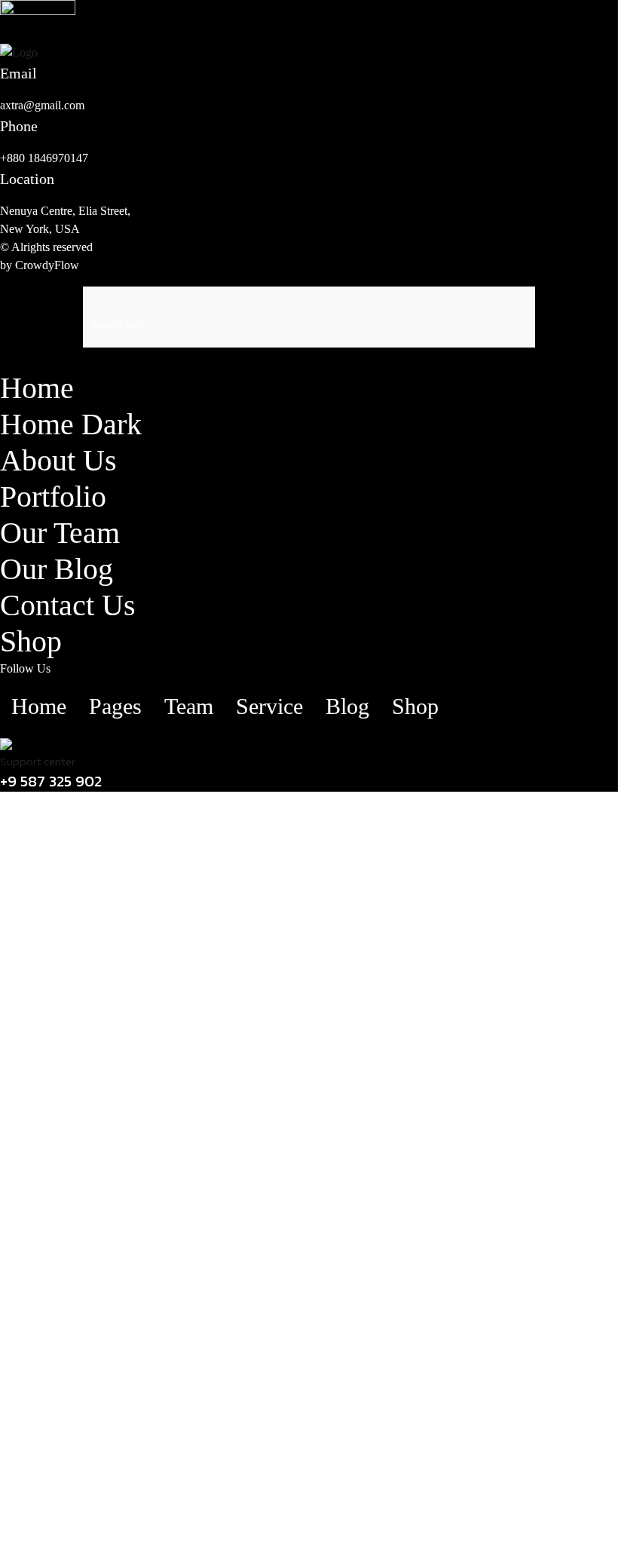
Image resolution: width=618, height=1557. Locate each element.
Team (188, 706)
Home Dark (71, 424)
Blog (347, 706)
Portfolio (53, 496)
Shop (31, 641)
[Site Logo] (37, 11)
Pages (115, 706)
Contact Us (68, 605)
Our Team (60, 533)
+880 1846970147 (44, 158)
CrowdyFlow (47, 265)
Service (269, 706)
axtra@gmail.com (42, 105)
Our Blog (56, 569)
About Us (58, 460)
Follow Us (25, 668)
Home (37, 388)
